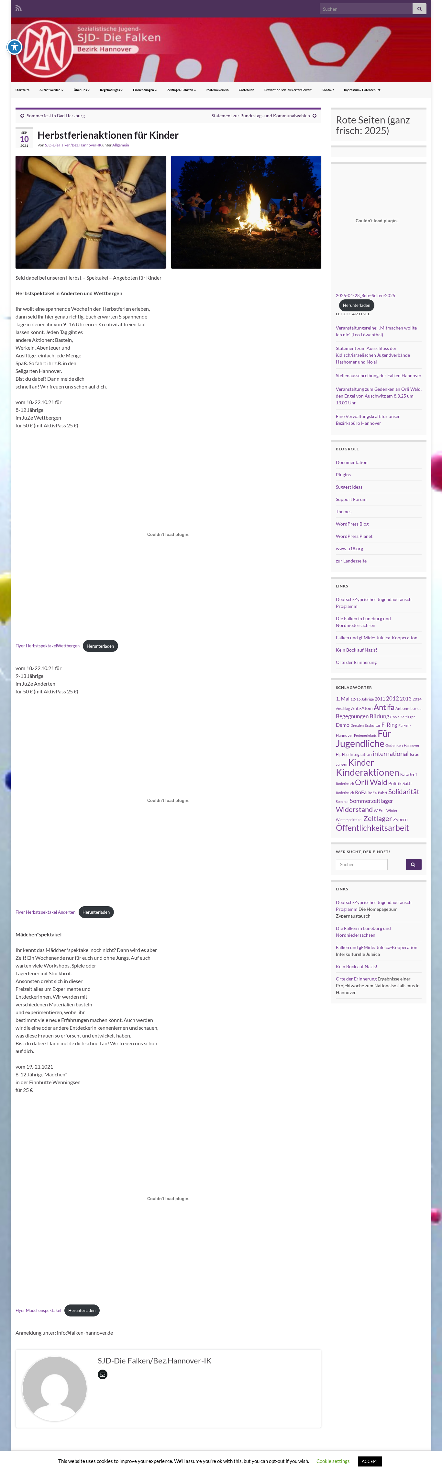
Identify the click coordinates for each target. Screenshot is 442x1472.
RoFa (361, 792)
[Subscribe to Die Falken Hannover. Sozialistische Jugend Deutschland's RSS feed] (19, 7)
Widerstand (354, 809)
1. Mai (342, 698)
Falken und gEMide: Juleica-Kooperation (376, 637)
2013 (406, 698)
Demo (342, 725)
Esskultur (373, 725)
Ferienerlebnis (365, 735)
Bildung (379, 716)
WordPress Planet (354, 536)
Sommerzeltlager (371, 800)
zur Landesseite (351, 560)
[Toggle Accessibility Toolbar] (14, 47)
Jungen (341, 764)
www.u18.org (349, 548)
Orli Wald (371, 782)
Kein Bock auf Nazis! (356, 650)
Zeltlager (377, 818)
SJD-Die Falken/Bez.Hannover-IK (73, 145)
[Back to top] (427, 1457)
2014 (417, 699)
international (391, 753)
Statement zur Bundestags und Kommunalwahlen (261, 115)
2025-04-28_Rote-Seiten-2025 (365, 295)
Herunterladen (100, 646)
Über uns (80, 90)
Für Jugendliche (364, 738)
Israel (415, 754)
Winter (391, 810)
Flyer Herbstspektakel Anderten (45, 912)
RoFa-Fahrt (377, 792)
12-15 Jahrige (362, 699)
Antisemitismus (408, 708)
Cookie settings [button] (333, 1461)
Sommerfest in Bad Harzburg (56, 115)
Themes (343, 511)
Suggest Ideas (349, 487)
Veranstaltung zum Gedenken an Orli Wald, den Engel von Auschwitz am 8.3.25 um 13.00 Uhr (379, 395)
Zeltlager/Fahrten (180, 90)
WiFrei (379, 810)
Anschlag (343, 708)
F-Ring (389, 724)
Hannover (411, 745)
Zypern (400, 819)
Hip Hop (342, 754)
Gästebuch (246, 90)
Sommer (342, 801)
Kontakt (328, 90)
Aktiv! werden (50, 90)
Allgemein (120, 145)
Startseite (22, 90)
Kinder (361, 762)
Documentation (352, 462)
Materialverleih (217, 90)
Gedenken (394, 745)
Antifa (384, 707)
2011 (380, 698)
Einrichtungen (144, 90)
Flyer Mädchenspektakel (38, 1310)
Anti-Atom (362, 708)
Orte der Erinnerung (356, 662)
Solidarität (403, 791)
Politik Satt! (400, 783)
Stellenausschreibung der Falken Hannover (379, 375)
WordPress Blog (352, 524)
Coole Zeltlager (402, 717)
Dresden (357, 725)
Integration (360, 754)
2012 (392, 698)
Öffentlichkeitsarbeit (372, 827)
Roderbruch (345, 793)
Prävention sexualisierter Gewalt (288, 90)
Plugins (343, 474)
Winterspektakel (349, 819)
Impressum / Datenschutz (362, 90)
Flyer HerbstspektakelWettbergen (48, 646)
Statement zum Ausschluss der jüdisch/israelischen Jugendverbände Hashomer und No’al (373, 355)
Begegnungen (352, 716)
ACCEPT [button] (370, 1461)
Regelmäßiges (110, 90)
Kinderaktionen (367, 772)
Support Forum (351, 499)
